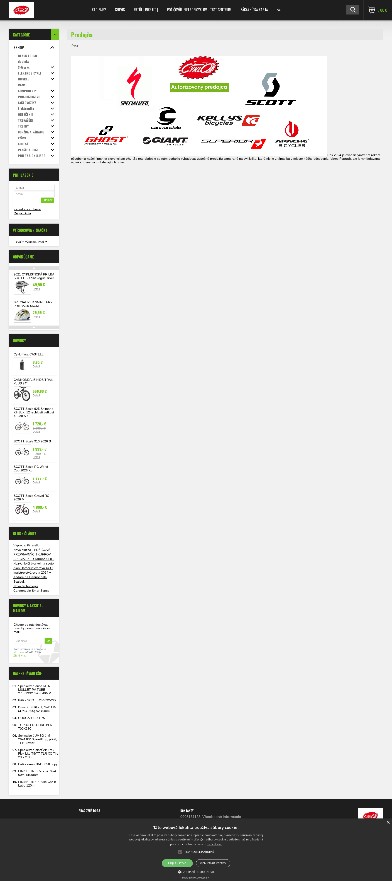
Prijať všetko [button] (177, 863)
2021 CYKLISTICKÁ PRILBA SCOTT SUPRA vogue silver (34, 276)
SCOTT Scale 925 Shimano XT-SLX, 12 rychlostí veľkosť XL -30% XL (34, 412)
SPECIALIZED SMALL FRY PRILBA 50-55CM (33, 304)
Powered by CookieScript (196, 877)
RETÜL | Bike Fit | (146, 9)
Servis (120, 9)
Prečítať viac (214, 844)
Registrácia (22, 213)
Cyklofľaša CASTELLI (29, 354)
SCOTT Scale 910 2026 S (32, 441)
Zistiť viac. (20, 655)
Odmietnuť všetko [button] (213, 863)
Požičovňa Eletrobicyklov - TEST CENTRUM (199, 9)
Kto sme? (99, 9)
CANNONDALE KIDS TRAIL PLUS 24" (33, 381)
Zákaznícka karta (254, 9)
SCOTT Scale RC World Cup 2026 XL (31, 468)
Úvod (74, 46)
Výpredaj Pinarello (26, 545)
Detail (36, 289)
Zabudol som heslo (27, 209)
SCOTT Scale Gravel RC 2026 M (31, 497)
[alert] (196, 849)
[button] (196, 871)
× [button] (388, 822)
